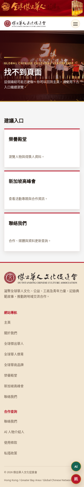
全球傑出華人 (14, 343)
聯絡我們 (10, 396)
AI (76, 466)
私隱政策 (10, 453)
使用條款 (10, 442)
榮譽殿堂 (10, 375)
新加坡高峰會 (14, 386)
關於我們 (10, 333)
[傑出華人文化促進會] (25, 24)
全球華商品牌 (14, 365)
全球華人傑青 (14, 354)
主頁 (7, 322)
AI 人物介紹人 (14, 432)
